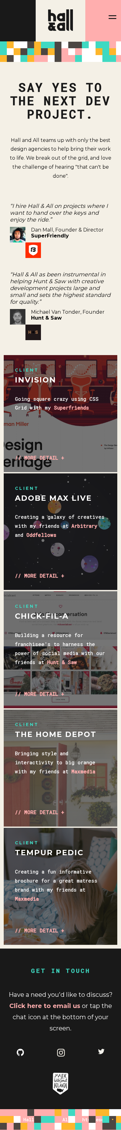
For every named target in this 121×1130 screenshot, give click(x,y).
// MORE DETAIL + (39, 457)
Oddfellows (41, 535)
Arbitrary (84, 526)
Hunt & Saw (46, 318)
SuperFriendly (50, 236)
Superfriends (71, 407)
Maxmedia (83, 771)
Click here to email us (44, 1006)
